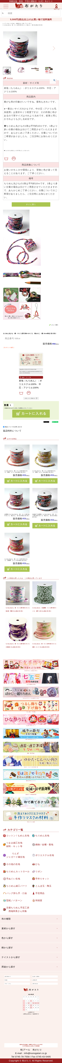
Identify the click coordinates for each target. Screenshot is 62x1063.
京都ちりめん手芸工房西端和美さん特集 (17, 909)
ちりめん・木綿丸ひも (16, 23)
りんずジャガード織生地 (15, 855)
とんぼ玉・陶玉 (43, 886)
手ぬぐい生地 (13, 878)
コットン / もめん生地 (17, 835)
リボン (38, 871)
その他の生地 (13, 864)
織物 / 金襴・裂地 (44, 844)
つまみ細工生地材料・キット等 (14, 844)
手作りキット (42, 878)
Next (54, 48)
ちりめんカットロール (18, 871)
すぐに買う (31, 204)
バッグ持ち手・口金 (16, 893)
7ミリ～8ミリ (28, 23)
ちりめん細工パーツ (16, 886)
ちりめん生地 (42, 835)
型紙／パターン (14, 900)
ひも (8, 23)
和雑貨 (38, 900)
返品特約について (12, 431)
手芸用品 (39, 893)
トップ (4, 23)
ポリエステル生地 (44, 855)
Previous (8, 48)
